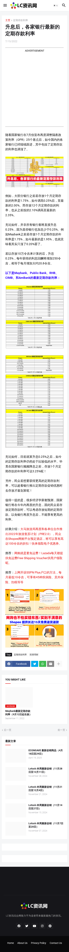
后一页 (7, 730)
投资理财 (34, 654)
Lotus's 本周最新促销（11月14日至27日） (45, 807)
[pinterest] (50, 926)
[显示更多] (58, 664)
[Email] (50, 664)
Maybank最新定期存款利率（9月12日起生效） (18, 713)
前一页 (61, 730)
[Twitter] (34, 664)
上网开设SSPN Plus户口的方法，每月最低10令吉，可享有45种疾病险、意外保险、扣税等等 (34, 577)
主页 (7, 20)
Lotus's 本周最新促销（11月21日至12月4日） (45, 788)
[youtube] (34, 926)
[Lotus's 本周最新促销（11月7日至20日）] (15, 829)
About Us (22, 943)
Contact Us (56, 943)
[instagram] (42, 926)
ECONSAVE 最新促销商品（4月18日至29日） (45, 752)
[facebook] (19, 926)
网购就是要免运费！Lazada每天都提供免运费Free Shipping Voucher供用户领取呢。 (34, 557)
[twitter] (27, 926)
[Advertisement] (34, 87)
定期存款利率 (20, 20)
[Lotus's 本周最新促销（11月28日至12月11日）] (15, 774)
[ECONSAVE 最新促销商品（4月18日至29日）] (15, 756)
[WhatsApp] (42, 664)
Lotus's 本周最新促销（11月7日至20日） (45, 825)
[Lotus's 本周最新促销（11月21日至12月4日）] (15, 792)
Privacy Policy (38, 943)
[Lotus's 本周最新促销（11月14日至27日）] (15, 810)
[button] (5, 5)
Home (10, 943)
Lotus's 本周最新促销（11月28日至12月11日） (45, 770)
